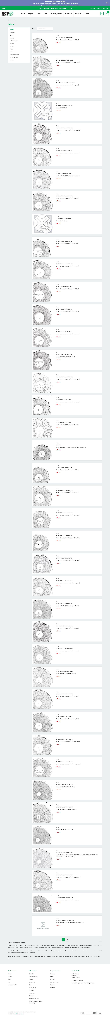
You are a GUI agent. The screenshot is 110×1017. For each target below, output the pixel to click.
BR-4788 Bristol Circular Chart (64, 603)
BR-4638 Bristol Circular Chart (64, 580)
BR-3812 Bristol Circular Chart (64, 309)
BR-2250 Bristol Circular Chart (64, 196)
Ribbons (30, 13)
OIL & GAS (31, 990)
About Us (31, 974)
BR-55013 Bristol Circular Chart (64, 852)
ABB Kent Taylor (14, 41)
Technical (78, 13)
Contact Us (32, 982)
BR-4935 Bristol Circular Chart (64, 648)
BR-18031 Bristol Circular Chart (64, 60)
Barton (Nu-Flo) (14, 57)
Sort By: (34, 28)
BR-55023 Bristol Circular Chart (64, 875)
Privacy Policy (32, 987)
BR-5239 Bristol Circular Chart (64, 739)
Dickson (12, 52)
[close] (107, 3)
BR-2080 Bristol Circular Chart (64, 128)
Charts (39, 13)
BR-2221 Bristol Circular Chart (64, 173)
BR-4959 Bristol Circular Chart (64, 694)
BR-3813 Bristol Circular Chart (64, 331)
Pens (46, 13)
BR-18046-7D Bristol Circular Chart (65, 83)
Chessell (12, 38)
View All (12, 60)
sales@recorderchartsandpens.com (71, 5)
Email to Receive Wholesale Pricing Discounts (55, 8)
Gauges (31, 979)
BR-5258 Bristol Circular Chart (64, 762)
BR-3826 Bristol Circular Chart (64, 377)
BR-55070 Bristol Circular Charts (65, 920)
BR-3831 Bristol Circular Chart (64, 467)
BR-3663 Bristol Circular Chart (64, 218)
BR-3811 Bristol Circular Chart (64, 286)
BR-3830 (58, 445)
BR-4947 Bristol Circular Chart (64, 671)
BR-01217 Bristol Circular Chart (64, 37)
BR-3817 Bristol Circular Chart (64, 354)
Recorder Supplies (56, 13)
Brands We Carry (33, 976)
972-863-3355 (54, 5)
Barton (11, 46)
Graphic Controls (14, 54)
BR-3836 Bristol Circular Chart (64, 490)
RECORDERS (68, 13)
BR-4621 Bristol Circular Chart (64, 558)
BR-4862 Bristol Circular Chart (64, 626)
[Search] (102, 13)
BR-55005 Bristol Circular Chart (64, 807)
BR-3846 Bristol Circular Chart (64, 535)
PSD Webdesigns (19, 1014)
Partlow (12, 35)
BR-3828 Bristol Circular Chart (64, 422)
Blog (30, 985)
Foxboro (12, 43)
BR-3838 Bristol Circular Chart (64, 513)
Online (23, 13)
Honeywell (12, 32)
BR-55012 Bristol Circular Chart (64, 829)
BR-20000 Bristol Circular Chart (64, 105)
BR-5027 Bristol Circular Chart (64, 716)
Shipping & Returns (34, 998)
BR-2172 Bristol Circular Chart (64, 150)
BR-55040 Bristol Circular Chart (64, 897)
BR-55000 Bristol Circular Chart (64, 784)
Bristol (11, 49)
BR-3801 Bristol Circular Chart (64, 241)
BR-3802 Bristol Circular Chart (64, 264)
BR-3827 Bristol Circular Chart (64, 399)
